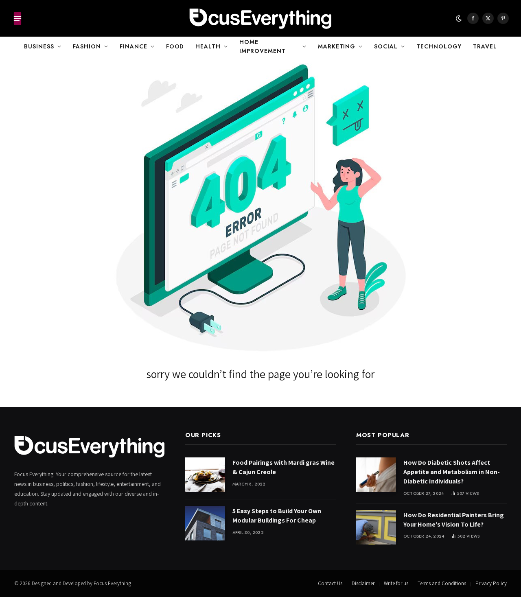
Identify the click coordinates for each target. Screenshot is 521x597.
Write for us (396, 583)
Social (386, 46)
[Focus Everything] (260, 18)
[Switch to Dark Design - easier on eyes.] (459, 18)
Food (175, 46)
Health (208, 46)
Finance (133, 46)
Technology (439, 46)
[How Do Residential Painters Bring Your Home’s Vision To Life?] (376, 527)
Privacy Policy (491, 583)
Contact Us (330, 583)
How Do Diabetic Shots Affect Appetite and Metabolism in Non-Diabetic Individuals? (451, 471)
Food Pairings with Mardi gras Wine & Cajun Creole (283, 467)
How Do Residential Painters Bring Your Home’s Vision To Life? (453, 520)
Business (39, 46)
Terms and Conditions (442, 583)
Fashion (87, 46)
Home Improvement (262, 46)
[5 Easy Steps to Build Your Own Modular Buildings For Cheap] (205, 523)
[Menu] (17, 18)
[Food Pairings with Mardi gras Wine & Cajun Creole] (205, 474)
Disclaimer (363, 583)
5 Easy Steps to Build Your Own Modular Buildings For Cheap (276, 516)
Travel (485, 46)
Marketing (337, 46)
